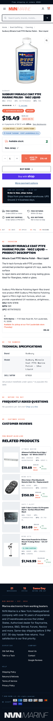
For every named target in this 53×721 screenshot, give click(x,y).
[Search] (47, 18)
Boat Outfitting (16, 27)
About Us (32, 651)
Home (4, 27)
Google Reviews (35, 660)
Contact (31, 655)
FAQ (33, 230)
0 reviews (23, 105)
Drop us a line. (32, 407)
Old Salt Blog (8, 651)
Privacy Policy (8, 685)
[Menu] (4, 9)
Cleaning (29, 27)
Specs (22, 230)
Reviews (44, 230)
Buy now (25, 169)
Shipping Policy (9, 672)
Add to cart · (38, 158)
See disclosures (39, 124)
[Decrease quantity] (5, 158)
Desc (12, 230)
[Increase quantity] (17, 158)
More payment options (26, 183)
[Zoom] (46, 40)
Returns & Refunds (10, 676)
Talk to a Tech (8, 655)
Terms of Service (9, 681)
